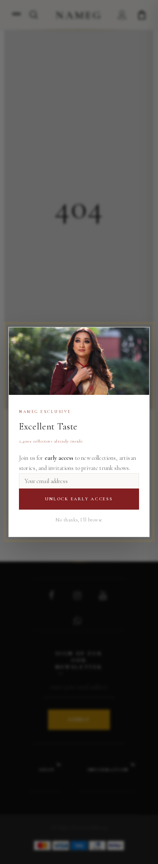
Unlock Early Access (78, 499)
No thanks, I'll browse (79, 520)
